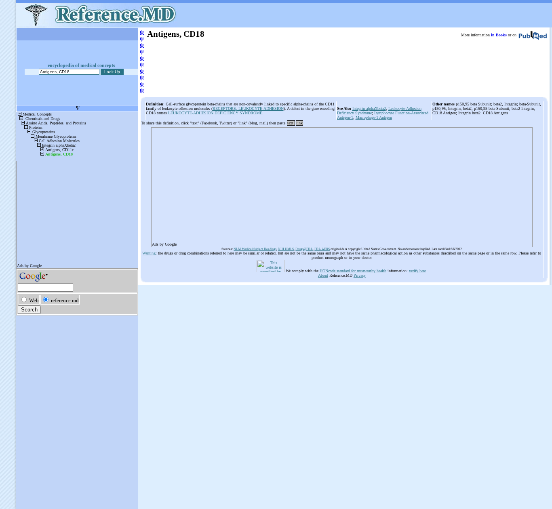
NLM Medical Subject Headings (255, 249)
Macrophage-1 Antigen (374, 117)
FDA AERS (322, 249)
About (323, 275)
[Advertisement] (342, 184)
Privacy (360, 275)
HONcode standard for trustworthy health (353, 271)
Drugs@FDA (304, 249)
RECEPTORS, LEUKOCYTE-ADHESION (248, 108)
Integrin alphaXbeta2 (369, 108)
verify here (417, 271)
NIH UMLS (286, 249)
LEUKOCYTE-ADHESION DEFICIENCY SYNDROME (215, 113)
